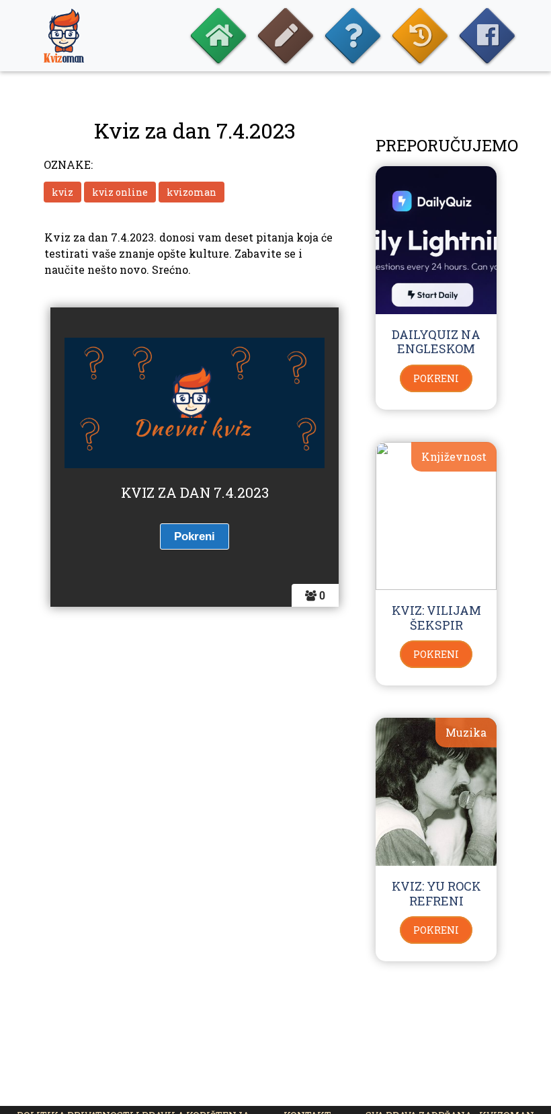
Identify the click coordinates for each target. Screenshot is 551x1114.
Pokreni (436, 378)
